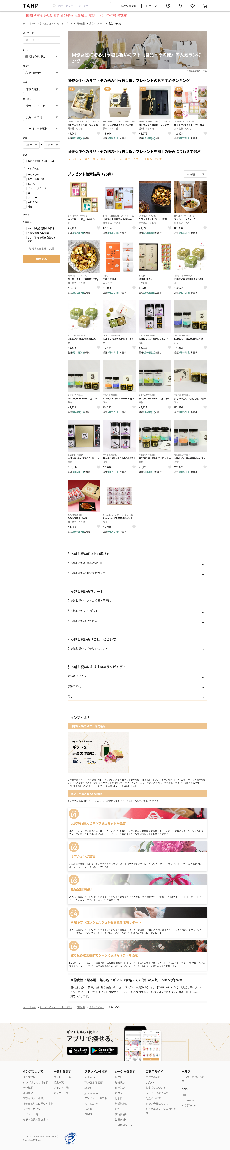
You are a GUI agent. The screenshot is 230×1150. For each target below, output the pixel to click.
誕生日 (119, 1077)
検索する (41, 259)
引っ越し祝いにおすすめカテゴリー (89, 573)
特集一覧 (59, 1082)
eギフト (150, 1082)
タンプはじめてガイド (35, 1082)
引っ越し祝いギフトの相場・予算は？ (90, 600)
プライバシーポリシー (35, 1098)
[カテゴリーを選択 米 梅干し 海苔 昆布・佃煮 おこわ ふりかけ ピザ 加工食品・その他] (41, 128)
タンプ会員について (157, 1103)
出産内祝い (121, 1119)
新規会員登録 (128, 6)
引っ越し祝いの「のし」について (88, 648)
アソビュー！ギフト (95, 1098)
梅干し (77, 158)
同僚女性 (81, 23)
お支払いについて (156, 1087)
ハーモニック (92, 1103)
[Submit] (54, 5)
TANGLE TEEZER (93, 1082)
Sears (87, 1087)
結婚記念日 (121, 1103)
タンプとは (29, 1077)
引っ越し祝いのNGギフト (83, 611)
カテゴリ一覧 (61, 1093)
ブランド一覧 (61, 1087)
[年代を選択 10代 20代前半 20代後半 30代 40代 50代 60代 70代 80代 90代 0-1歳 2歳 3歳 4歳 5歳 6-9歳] (41, 89)
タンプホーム (29, 23)
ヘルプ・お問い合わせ (193, 1078)
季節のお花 (74, 686)
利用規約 (28, 1093)
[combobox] (80, 5)
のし (70, 696)
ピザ (135, 158)
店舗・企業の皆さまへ (35, 1119)
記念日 (119, 1098)
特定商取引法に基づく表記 (38, 1103)
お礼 (117, 1109)
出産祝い (120, 1087)
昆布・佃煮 (99, 158)
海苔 (86, 158)
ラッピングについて (157, 1093)
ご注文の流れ (153, 1077)
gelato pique (91, 1093)
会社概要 (28, 1087)
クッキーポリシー (33, 1109)
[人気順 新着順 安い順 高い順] (195, 174)
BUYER (88, 1114)
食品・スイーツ (96, 23)
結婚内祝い (121, 1114)
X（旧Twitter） (190, 1105)
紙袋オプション (77, 676)
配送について (153, 1098)
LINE (184, 1095)
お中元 (119, 1093)
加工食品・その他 (152, 158)
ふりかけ (125, 158)
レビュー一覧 (30, 1114)
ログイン (151, 6)
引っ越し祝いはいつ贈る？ (84, 621)
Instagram (188, 1100)
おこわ (112, 158)
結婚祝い (120, 1082)
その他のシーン (124, 1124)
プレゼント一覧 (62, 1077)
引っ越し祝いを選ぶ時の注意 (85, 563)
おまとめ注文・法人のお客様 (161, 1110)
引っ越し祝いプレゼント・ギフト (56, 23)
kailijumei (90, 1077)
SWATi (88, 1109)
